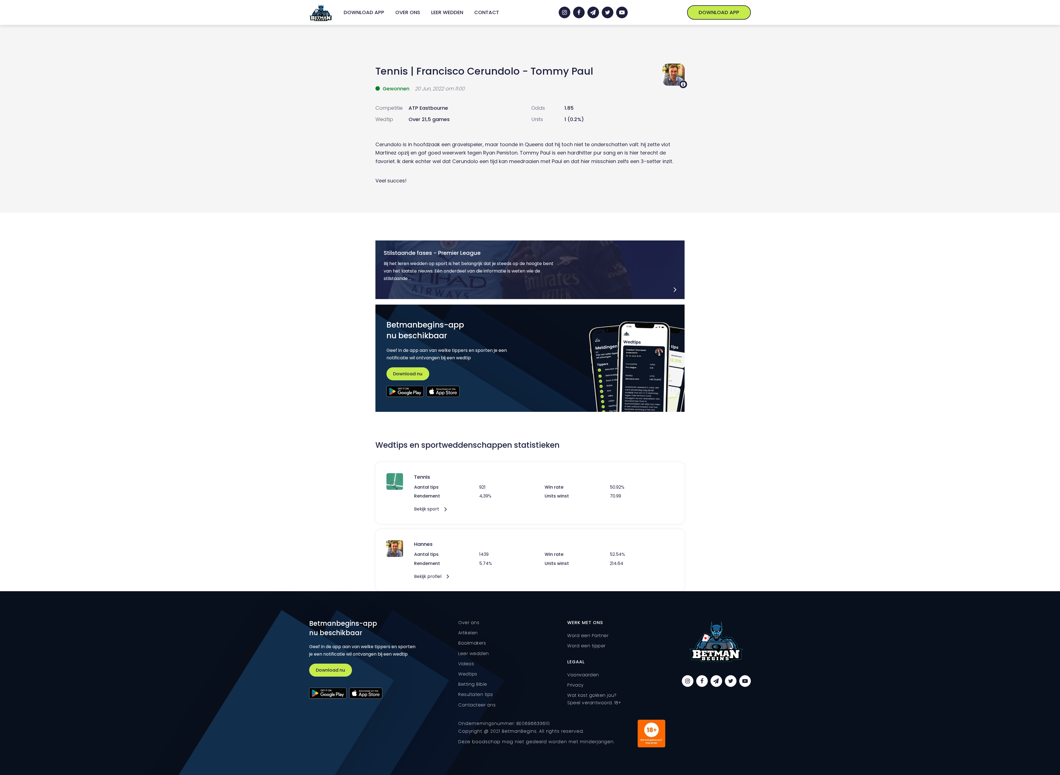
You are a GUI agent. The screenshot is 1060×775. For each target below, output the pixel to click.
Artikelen (468, 633)
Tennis (391, 71)
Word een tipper (586, 646)
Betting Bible (472, 684)
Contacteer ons (476, 705)
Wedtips (467, 674)
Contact (486, 12)
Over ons (407, 12)
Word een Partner (587, 635)
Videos (466, 664)
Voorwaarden (583, 675)
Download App (364, 12)
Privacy (575, 685)
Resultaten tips (475, 694)
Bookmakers (472, 643)
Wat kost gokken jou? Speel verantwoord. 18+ (594, 699)
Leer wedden (447, 12)
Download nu (407, 374)
